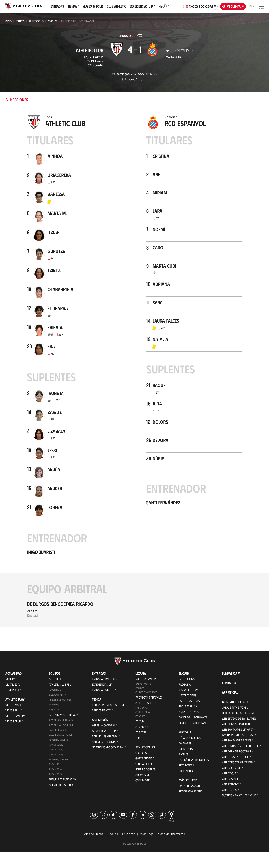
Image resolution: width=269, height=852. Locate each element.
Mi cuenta (234, 6)
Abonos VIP (142, 774)
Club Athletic (144, 763)
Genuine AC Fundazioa (63, 779)
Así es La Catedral (103, 725)
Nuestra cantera (146, 679)
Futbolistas (186, 748)
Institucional (187, 679)
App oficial (230, 692)
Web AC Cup (229, 773)
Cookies (112, 834)
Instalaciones (187, 695)
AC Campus (142, 727)
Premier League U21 (60, 699)
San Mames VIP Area (105, 736)
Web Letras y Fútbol (235, 757)
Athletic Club (36, 21)
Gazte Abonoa (144, 758)
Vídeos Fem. (12, 710)
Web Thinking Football (236, 751)
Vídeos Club (13, 721)
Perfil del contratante (193, 722)
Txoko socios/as (201, 6)
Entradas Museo (103, 690)
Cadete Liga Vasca (59, 729)
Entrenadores (188, 770)
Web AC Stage (230, 778)
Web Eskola (229, 789)
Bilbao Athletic (57, 694)
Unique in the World (235, 707)
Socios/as (141, 752)
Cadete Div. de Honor (61, 734)
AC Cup (139, 721)
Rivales (183, 754)
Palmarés (185, 743)
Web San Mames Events (236, 740)
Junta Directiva (188, 690)
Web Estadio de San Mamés (239, 718)
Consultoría (142, 712)
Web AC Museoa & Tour (236, 724)
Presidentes (186, 765)
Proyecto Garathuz (148, 697)
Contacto (229, 683)
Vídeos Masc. (13, 705)
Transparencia (188, 706)
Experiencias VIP (102, 684)
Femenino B (55, 689)
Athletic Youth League (63, 714)
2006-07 (52, 21)
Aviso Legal (147, 834)
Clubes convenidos (146, 692)
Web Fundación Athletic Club (240, 746)
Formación (141, 708)
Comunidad (142, 780)
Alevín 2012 (55, 764)
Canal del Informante (193, 717)
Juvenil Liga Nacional (61, 724)
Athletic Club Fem (60, 684)
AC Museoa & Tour (104, 731)
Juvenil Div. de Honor (61, 719)
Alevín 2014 (55, 769)
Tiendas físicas (101, 710)
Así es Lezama (143, 684)
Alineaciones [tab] (16, 99)
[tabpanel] (134, 370)
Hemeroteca (13, 690)
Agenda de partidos (61, 785)
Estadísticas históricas (194, 759)
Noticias (10, 679)
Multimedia (12, 684)
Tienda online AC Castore (108, 705)
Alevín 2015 (55, 774)
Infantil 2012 (56, 744)
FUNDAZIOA (229, 673)
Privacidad (128, 834)
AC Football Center (147, 703)
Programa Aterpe (190, 791)
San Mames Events (104, 742)
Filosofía (185, 684)
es (250, 6)
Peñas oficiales (145, 769)
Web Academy (230, 784)
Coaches (140, 716)
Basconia (54, 709)
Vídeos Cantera (15, 716)
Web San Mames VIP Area (237, 729)
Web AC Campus (231, 767)
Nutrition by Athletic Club (239, 795)
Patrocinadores (189, 701)
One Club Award (189, 785)
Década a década (190, 737)
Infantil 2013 (56, 754)
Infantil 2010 (56, 749)
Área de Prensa (189, 712)
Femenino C (55, 704)
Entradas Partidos (104, 679)
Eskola (139, 737)
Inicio (8, 21)
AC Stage (140, 732)
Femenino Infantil (59, 759)
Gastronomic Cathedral (108, 747)
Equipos (20, 21)
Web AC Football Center (237, 762)
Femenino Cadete (58, 739)
